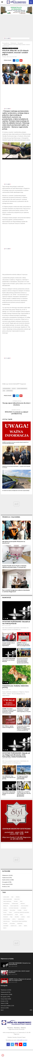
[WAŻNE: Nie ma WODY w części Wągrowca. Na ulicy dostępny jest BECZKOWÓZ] (24, 785)
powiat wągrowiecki (22, 388)
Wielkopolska (6, 921)
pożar (16, 914)
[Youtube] (20, 1044)
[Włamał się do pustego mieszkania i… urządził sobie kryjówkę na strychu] (24, 702)
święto (4, 928)
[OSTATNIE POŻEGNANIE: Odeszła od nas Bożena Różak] (9, 785)
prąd (11, 916)
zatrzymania (9, 390)
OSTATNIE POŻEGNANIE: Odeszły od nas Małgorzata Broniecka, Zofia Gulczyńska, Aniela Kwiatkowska (16, 755)
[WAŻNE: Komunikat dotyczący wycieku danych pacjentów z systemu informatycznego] (9, 702)
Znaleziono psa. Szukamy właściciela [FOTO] (15, 687)
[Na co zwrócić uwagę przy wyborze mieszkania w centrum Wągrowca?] (16, 578)
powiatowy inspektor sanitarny (21, 912)
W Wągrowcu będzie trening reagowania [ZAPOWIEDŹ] (22, 777)
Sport (2, 1010)
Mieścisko (22, 903)
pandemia (5, 910)
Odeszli (2, 1003)
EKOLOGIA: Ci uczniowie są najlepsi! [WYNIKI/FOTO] (16, 413)
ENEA (12, 897)
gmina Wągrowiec (7, 901)
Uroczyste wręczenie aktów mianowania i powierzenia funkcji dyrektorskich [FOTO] (22, 661)
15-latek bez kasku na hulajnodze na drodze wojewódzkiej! (15, 490)
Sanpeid (23, 916)
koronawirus (6, 903)
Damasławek (6, 897)
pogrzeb (19, 910)
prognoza (5, 916)
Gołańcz (16, 901)
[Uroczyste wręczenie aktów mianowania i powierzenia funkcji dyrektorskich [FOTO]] (24, 652)
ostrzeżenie (23, 908)
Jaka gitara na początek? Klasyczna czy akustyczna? (13, 542)
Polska (5, 912)
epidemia (18, 897)
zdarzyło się (13, 925)
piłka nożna (12, 910)
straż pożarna (6, 919)
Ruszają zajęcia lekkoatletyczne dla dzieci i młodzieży (16, 404)
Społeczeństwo (6, 880)
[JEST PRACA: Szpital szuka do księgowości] (9, 719)
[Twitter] (12, 1044)
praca (21, 914)
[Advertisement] (16, 27)
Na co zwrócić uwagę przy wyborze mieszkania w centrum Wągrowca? (16, 591)
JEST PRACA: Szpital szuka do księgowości (8, 726)
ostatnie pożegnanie (13, 908)
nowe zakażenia (24, 905)
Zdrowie (3, 1008)
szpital (14, 919)
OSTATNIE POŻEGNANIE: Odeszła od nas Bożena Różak (8, 793)
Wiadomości (15, 48)
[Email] (24, 1044)
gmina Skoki (17, 899)
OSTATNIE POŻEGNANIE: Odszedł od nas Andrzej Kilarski (16, 623)
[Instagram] (16, 1044)
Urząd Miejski (21, 919)
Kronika (4, 886)
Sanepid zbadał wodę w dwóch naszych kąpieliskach (8, 644)
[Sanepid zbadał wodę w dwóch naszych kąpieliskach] (9, 636)
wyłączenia (12, 923)
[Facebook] (8, 1044)
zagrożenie (5, 925)
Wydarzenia (5, 877)
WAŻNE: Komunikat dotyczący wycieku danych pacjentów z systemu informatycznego (15, 443)
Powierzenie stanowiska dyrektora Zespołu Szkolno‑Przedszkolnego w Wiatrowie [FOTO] (23, 728)
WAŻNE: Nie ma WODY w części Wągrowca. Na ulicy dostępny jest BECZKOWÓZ (24, 794)
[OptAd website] (25, 158)
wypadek (5, 923)
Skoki (28, 916)
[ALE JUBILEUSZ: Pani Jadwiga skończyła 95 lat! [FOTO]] (9, 770)
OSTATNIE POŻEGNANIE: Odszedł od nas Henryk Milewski (8, 660)
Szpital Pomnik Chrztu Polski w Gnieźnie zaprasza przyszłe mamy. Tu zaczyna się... (14, 566)
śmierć (25, 925)
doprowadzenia (6, 388)
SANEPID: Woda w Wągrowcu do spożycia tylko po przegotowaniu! (23, 644)
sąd (4, 390)
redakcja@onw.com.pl (22, 1040)
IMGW (21, 901)
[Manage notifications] (3, 1055)
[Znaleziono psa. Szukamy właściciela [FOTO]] (16, 674)
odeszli (5, 908)
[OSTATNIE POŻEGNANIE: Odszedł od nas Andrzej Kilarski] (16, 610)
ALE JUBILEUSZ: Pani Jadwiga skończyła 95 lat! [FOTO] (9, 777)
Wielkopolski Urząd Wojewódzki (19, 921)
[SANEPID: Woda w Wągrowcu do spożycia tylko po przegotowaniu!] (24, 636)
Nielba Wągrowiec (14, 905)
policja (13, 388)
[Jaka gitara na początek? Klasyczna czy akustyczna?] (16, 530)
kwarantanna (15, 903)
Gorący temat (5, 48)
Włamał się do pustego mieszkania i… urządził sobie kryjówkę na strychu (16, 467)
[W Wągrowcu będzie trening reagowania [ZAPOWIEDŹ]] (24, 770)
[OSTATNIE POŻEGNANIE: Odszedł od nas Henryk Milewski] (9, 652)
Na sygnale (10, 48)
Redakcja (4, 56)
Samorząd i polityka (5, 1005)
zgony (20, 925)
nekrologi (5, 905)
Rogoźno (17, 916)
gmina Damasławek (7, 899)
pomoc (10, 912)
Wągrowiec (19, 923)
